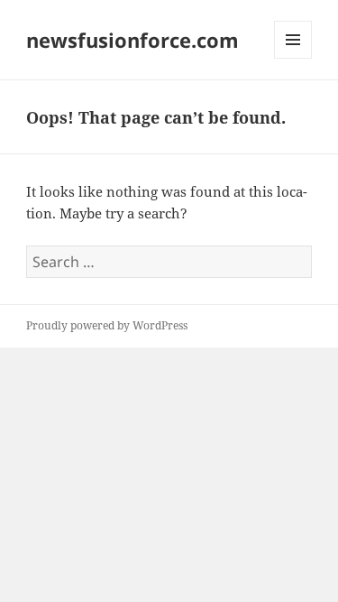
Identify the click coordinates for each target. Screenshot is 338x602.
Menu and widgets (293, 58)
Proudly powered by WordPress (106, 325)
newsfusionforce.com (132, 39)
